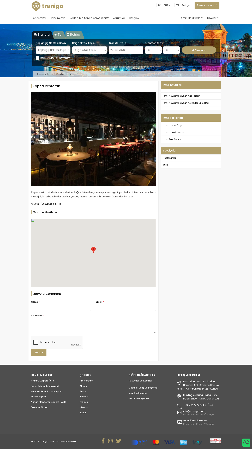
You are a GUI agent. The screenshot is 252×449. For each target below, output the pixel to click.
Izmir (50, 74)
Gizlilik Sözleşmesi (139, 398)
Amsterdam (86, 380)
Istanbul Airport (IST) (42, 380)
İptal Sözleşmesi (138, 393)
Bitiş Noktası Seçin (83, 43)
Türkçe (186, 5)
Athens (83, 386)
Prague (84, 402)
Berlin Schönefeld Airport (45, 386)
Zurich (83, 412)
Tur (60, 34)
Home (40, 74)
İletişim (134, 18)
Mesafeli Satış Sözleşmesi (143, 387)
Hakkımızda (57, 18)
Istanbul (84, 396)
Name (35, 302)
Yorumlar (119, 18)
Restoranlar (63, 74)
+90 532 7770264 (193, 405)
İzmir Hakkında (191, 18)
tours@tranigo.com (195, 420)
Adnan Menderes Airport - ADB (48, 402)
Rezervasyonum (206, 5)
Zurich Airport (38, 396)
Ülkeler (212, 18)
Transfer (44, 34)
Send (38, 352)
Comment (38, 315)
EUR (166, 5)
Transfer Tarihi (118, 43)
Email (100, 302)
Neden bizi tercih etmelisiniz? (89, 18)
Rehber (75, 34)
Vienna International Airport (46, 391)
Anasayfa (39, 18)
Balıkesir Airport (39, 407)
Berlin (83, 391)
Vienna (84, 407)
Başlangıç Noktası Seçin (51, 43)
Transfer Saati (154, 43)
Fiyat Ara (200, 50)
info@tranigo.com (194, 411)
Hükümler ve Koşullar (140, 380)
